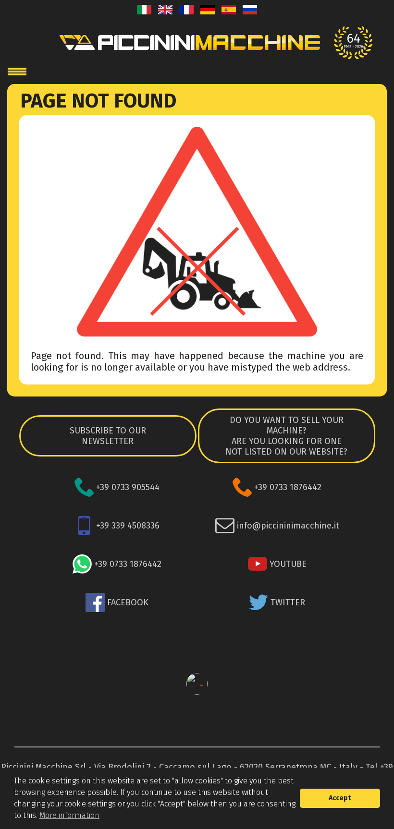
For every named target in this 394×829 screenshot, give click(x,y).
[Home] (197, 42)
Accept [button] (340, 798)
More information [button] (69, 815)
